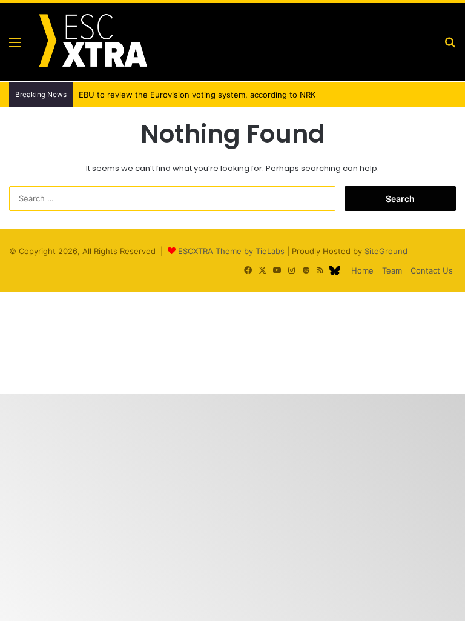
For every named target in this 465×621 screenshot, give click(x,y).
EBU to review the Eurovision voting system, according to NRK (197, 94)
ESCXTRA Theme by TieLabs (231, 251)
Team (392, 270)
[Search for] (450, 46)
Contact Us (432, 270)
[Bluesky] (335, 270)
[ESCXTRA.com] (92, 42)
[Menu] (15, 46)
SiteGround (385, 251)
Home (362, 270)
